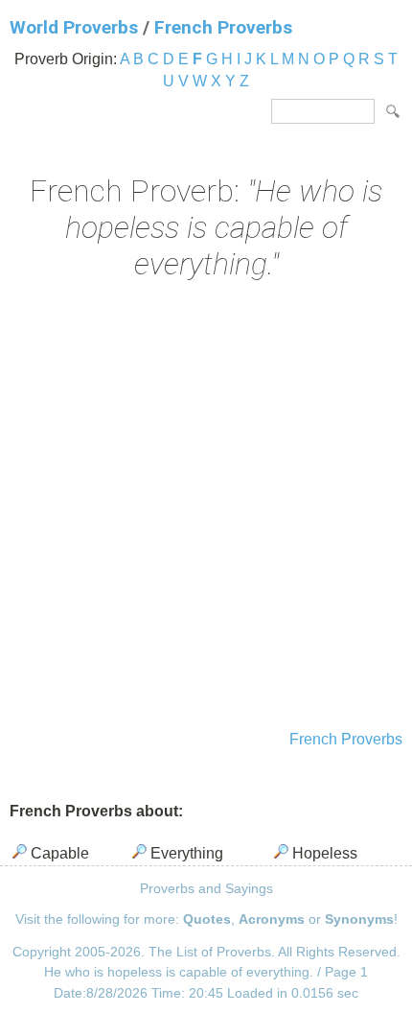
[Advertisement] (206, 507)
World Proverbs (74, 27)
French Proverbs (223, 27)
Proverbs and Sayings (206, 888)
